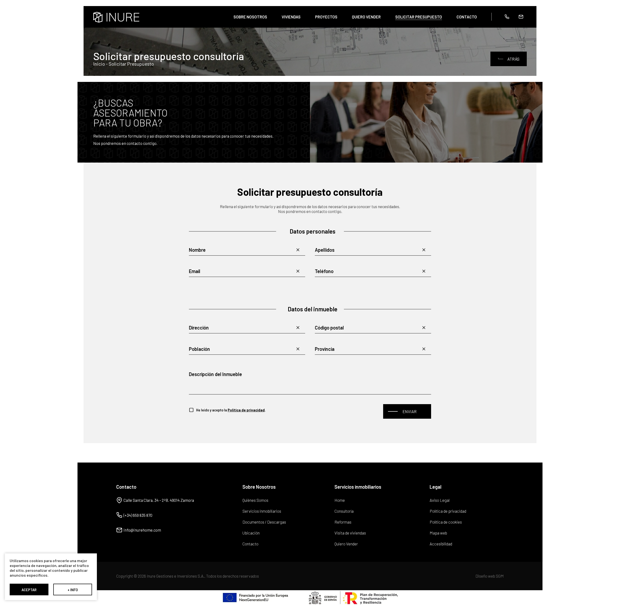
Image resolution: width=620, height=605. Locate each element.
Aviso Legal (440, 500)
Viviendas (291, 16)
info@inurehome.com (142, 529)
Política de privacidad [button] (246, 410)
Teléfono (507, 17)
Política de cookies (446, 521)
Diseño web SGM (489, 576)
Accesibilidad (441, 543)
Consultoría (344, 511)
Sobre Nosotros (250, 16)
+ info (73, 590)
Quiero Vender (366, 16)
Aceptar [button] (29, 590)
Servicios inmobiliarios (261, 511)
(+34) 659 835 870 (138, 515)
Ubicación (251, 532)
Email (521, 17)
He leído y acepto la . (231, 410)
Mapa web (438, 532)
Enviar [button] (410, 411)
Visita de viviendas (350, 532)
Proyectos (326, 16)
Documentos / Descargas (264, 521)
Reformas (342, 521)
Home (339, 500)
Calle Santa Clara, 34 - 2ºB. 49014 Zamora (159, 500)
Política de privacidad (448, 511)
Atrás (513, 58)
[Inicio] (116, 17)
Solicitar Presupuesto (418, 16)
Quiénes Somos (255, 500)
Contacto (467, 16)
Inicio (99, 64)
